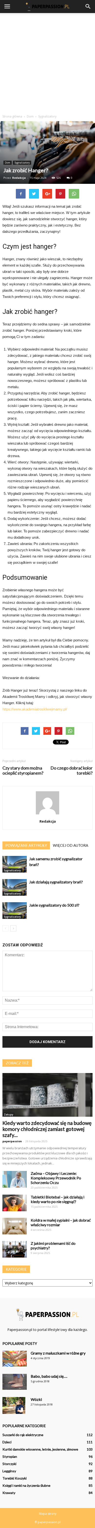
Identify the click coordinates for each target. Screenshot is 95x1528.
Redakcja (19, 177)
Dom (7, 162)
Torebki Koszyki (14, 1478)
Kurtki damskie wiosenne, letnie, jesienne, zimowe (40, 1449)
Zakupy (8, 1114)
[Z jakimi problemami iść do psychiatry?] (14, 1249)
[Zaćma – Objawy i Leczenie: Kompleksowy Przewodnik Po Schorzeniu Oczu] (14, 1179)
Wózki (36, 1399)
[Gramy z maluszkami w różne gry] (14, 1359)
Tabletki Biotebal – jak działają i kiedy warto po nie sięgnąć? (57, 1199)
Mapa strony (47, 1514)
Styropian (9, 1456)
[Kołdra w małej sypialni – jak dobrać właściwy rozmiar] (14, 1226)
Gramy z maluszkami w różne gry (58, 1353)
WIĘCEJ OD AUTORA (70, 845)
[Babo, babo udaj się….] (14, 1382)
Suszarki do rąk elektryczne (22, 1435)
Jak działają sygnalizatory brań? (56, 882)
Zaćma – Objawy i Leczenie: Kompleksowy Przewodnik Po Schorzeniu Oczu (56, 1178)
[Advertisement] (47, 62)
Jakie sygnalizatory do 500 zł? (54, 905)
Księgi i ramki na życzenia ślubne (26, 1485)
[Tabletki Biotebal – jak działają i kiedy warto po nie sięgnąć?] (14, 1203)
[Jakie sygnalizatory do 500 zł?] (14, 910)
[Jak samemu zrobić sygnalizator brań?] (14, 864)
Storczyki (9, 1464)
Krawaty (8, 1493)
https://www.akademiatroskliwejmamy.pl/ (34, 709)
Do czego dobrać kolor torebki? (71, 770)
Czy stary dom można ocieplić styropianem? (22, 770)
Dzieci (6, 1442)
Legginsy (9, 1471)
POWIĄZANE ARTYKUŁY (26, 845)
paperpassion (12, 1141)
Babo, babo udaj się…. (49, 1376)
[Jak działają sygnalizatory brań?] (14, 887)
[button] (88, 6)
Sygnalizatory (22, 162)
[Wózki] (13, 1405)
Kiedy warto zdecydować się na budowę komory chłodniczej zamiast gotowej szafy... (47, 1129)
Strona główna (12, 116)
